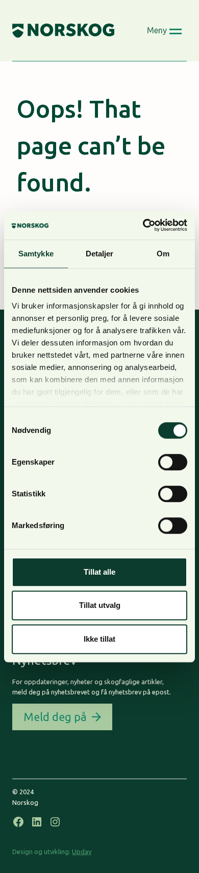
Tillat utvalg (99, 605)
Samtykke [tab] (36, 253)
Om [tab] (163, 253)
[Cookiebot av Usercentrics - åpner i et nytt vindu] (143, 225)
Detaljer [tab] (100, 253)
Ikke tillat (99, 639)
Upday (81, 851)
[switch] (172, 462)
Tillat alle (99, 572)
